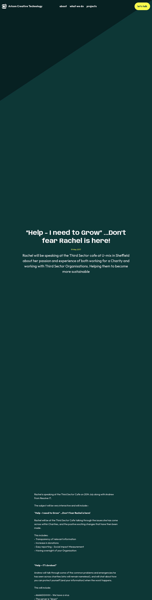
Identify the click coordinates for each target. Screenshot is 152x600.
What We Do (77, 6)
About (63, 6)
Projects (92, 6)
